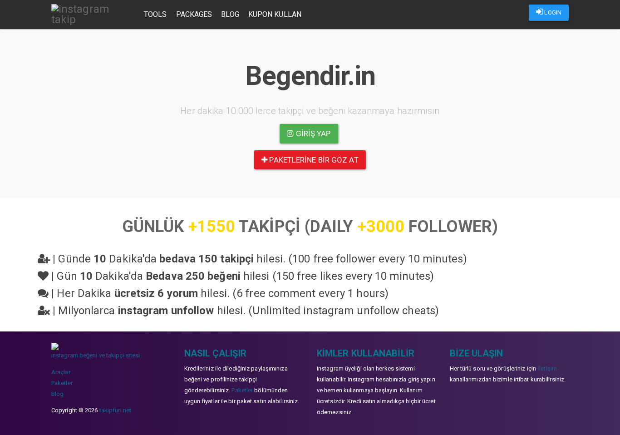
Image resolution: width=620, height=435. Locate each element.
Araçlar (60, 372)
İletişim (547, 368)
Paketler (62, 383)
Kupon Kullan (274, 14)
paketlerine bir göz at (312, 159)
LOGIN (552, 12)
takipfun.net (115, 410)
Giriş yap (312, 133)
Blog (230, 14)
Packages (194, 14)
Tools (155, 14)
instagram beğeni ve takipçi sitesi (95, 355)
